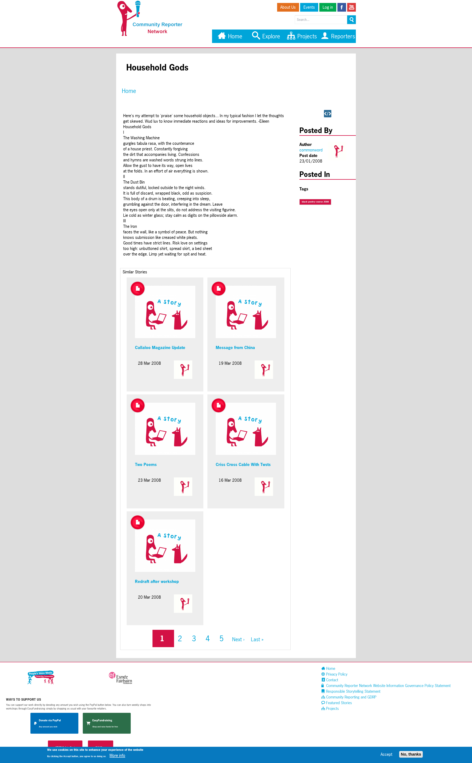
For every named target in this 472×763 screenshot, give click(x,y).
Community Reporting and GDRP (350, 697)
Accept (386, 754)
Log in (328, 7)
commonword (311, 150)
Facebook (341, 7)
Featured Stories (338, 702)
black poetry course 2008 (315, 201)
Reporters (342, 36)
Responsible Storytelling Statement (352, 691)
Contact (331, 679)
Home (234, 36)
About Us (288, 7)
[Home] (151, 35)
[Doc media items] (138, 289)
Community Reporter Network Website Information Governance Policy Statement (388, 685)
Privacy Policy (336, 674)
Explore (270, 36)
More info (117, 755)
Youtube (351, 7)
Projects (306, 36)
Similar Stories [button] (135, 272)
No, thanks (411, 754)
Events (309, 7)
